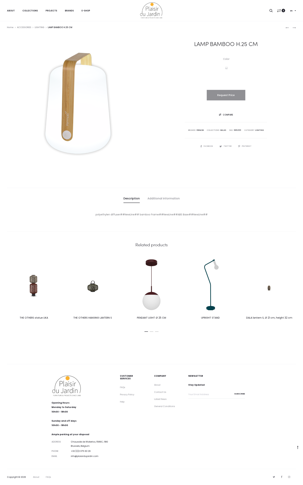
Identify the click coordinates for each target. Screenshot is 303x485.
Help (122, 401)
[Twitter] (274, 477)
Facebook (208, 146)
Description (131, 198)
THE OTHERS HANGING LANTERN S (92, 317)
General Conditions (164, 406)
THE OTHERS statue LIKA (34, 317)
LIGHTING (39, 27)
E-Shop (86, 10)
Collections (30, 10)
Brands (69, 10)
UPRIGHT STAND (210, 317)
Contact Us (160, 392)
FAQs (122, 387)
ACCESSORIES (24, 27)
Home (10, 27)
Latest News (160, 399)
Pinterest (246, 146)
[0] (279, 10)
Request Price (226, 95)
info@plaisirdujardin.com (84, 456)
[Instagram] (289, 477)
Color (226, 59)
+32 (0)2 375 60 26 (81, 451)
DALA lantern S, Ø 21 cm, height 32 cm (269, 317)
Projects (51, 10)
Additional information (163, 198)
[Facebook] (281, 477)
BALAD (223, 130)
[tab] (131, 198)
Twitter (228, 146)
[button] (226, 67)
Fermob (200, 130)
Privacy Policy (127, 394)
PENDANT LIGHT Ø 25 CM (151, 317)
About (11, 10)
